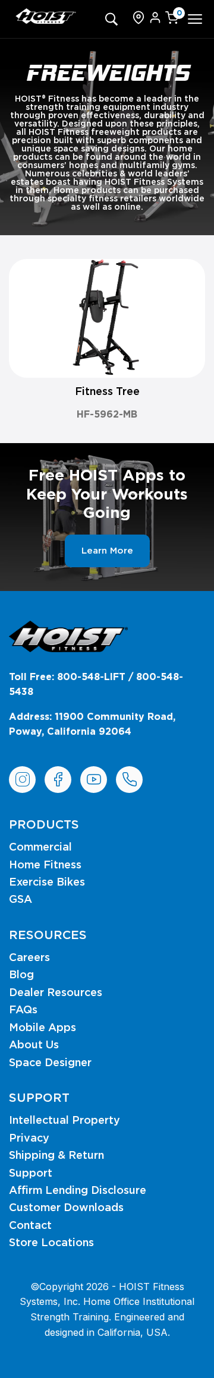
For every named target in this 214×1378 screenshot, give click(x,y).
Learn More (107, 550)
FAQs (23, 1010)
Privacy (29, 1138)
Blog (21, 975)
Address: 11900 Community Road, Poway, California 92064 (92, 724)
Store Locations (51, 1243)
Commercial (40, 847)
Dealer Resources (55, 993)
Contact (30, 1226)
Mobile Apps (42, 1028)
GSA (20, 900)
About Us (34, 1045)
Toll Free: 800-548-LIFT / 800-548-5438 (96, 684)
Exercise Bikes (47, 882)
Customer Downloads (66, 1208)
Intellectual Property (64, 1120)
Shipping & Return (56, 1156)
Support (30, 1173)
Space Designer (50, 1063)
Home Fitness (45, 865)
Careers (29, 958)
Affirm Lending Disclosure (77, 1191)
